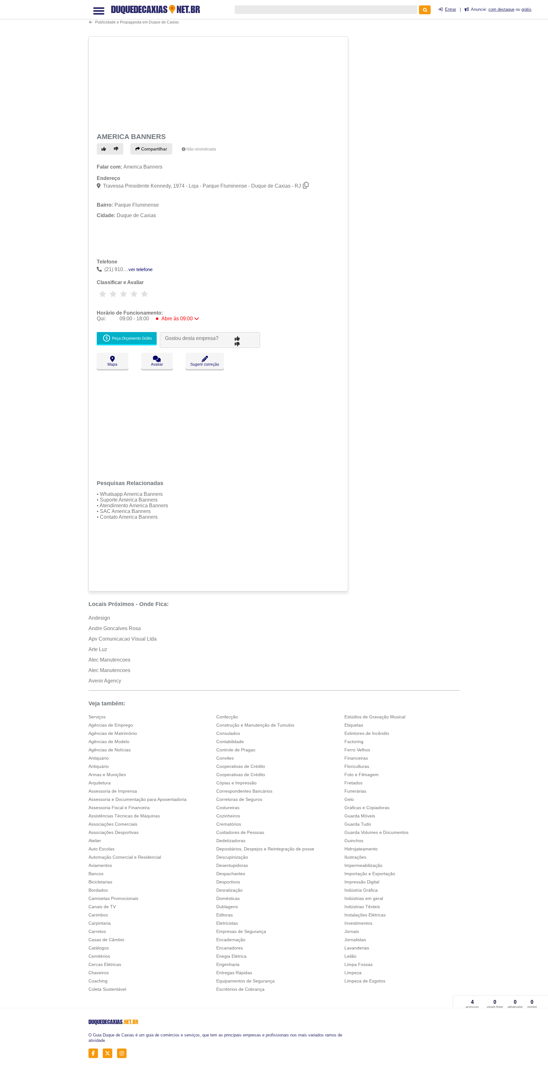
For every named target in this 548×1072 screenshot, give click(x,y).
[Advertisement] (219, 83)
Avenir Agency (104, 680)
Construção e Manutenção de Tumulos (255, 725)
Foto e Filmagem (361, 774)
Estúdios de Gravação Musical (374, 716)
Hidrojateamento (361, 848)
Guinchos (353, 840)
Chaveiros (98, 972)
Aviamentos (100, 865)
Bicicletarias (100, 881)
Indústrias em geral (363, 898)
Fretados (353, 782)
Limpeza (353, 972)
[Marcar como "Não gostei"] (117, 149)
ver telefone (140, 269)
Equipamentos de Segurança (245, 980)
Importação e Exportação (369, 873)
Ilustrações (355, 857)
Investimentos (358, 923)
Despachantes (230, 873)
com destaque (501, 9)
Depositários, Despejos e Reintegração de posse (265, 848)
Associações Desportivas (113, 832)
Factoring (353, 741)
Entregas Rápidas (234, 972)
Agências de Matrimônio (112, 733)
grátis (526, 9)
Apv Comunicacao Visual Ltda (122, 639)
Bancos (95, 873)
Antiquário (98, 758)
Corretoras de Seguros (239, 799)
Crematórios (228, 824)
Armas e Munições (107, 774)
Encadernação (230, 939)
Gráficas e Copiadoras (366, 807)
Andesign (99, 618)
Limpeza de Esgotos (364, 980)
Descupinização (232, 857)
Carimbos (98, 914)
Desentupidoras (232, 865)
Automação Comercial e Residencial (124, 857)
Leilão (350, 956)
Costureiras (227, 807)
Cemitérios (99, 956)
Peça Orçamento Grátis (131, 338)
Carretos (97, 931)
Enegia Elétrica (231, 956)
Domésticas (228, 898)
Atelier (94, 840)
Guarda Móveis (359, 815)
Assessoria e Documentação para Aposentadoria (137, 799)
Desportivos (228, 881)
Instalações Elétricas (365, 914)
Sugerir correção (204, 364)
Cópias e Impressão (236, 782)
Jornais (351, 931)
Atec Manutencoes (109, 660)
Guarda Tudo (357, 824)
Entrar (450, 9)
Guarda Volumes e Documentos (376, 832)
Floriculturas (356, 766)
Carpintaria (99, 923)
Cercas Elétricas (104, 964)
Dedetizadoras (230, 840)
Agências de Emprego (110, 725)
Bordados (98, 890)
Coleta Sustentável (107, 989)
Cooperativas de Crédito (240, 766)
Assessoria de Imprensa (112, 791)
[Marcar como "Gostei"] (104, 149)
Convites (225, 758)
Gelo (349, 799)
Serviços (97, 716)
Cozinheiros (228, 815)
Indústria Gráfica (361, 890)
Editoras (224, 914)
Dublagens (227, 906)
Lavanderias (356, 947)
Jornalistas (355, 939)
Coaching (98, 980)
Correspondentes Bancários (244, 791)
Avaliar (157, 364)
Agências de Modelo (108, 741)
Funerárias (355, 791)
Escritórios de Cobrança (240, 989)
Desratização (229, 890)
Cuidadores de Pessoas (240, 832)
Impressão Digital (361, 881)
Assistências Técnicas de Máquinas (124, 815)
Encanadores (229, 947)
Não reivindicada (201, 149)
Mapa (112, 364)
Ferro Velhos (357, 749)
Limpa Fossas (358, 964)
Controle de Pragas (235, 749)
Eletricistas (227, 923)
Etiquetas (353, 725)
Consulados (228, 733)
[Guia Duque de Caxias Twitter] (109, 1053)
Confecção (227, 716)
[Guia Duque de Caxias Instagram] (123, 1053)
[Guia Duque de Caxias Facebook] (94, 1053)
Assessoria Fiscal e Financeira (119, 807)
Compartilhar (153, 148)
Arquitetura (99, 782)
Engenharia (227, 964)
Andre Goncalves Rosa (114, 628)
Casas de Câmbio (106, 939)
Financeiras (356, 758)
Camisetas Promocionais (113, 898)
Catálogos (98, 947)
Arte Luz (97, 649)
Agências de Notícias (109, 749)
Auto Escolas (101, 848)
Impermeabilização (363, 865)
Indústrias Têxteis (362, 906)
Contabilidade (230, 741)
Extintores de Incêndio (366, 733)
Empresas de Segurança (241, 931)
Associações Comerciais (112, 824)
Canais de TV (102, 906)
